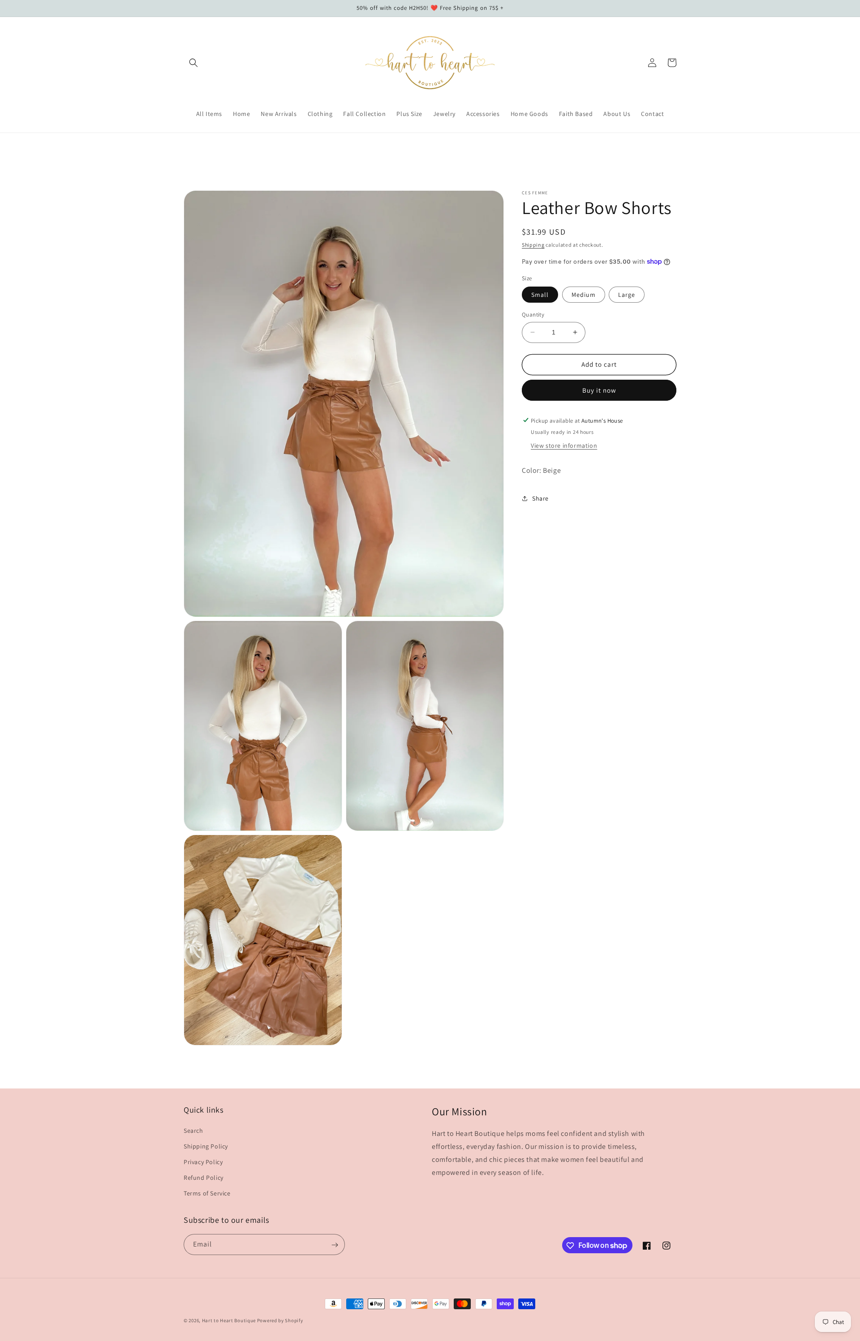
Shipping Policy (206, 1146)
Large (626, 295)
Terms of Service (207, 1193)
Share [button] (540, 498)
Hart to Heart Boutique (229, 1320)
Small (540, 295)
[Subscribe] (334, 1244)
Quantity (533, 314)
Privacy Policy (203, 1162)
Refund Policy (204, 1178)
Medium (584, 295)
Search (193, 1130)
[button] (193, 63)
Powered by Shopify (280, 1320)
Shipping (533, 244)
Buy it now (599, 390)
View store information (564, 445)
